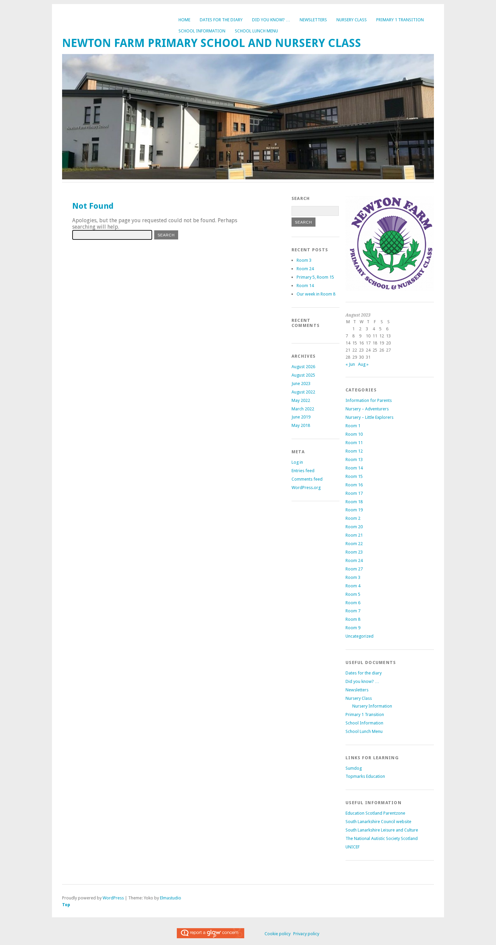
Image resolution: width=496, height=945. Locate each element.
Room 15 (354, 476)
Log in (297, 462)
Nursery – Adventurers (367, 408)
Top (66, 904)
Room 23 (354, 552)
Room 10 (354, 434)
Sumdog (354, 768)
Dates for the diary (221, 19)
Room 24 (305, 268)
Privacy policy (306, 933)
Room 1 (353, 425)
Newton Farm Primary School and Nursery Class (211, 43)
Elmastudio (170, 897)
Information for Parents (369, 400)
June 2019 (301, 416)
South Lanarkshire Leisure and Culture (382, 830)
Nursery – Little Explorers (369, 417)
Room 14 (305, 285)
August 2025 (303, 375)
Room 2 (353, 518)
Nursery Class (351, 19)
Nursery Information (372, 706)
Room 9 (353, 627)
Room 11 (354, 442)
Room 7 (353, 610)
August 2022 (303, 391)
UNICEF (353, 846)
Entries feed (303, 470)
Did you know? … (271, 19)
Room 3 (304, 260)
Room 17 (354, 493)
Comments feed (307, 479)
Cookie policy (278, 933)
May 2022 (301, 400)
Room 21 (354, 535)
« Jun (350, 364)
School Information (201, 30)
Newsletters (313, 19)
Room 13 (354, 459)
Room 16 (354, 484)
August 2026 (303, 366)
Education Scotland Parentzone (375, 813)
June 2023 (301, 383)
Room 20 (354, 526)
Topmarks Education (365, 776)
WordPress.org (306, 487)
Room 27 (354, 568)
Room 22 (354, 543)
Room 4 (353, 585)
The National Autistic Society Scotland (382, 838)
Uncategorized (360, 636)
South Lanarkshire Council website (378, 821)
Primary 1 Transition (400, 19)
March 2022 (303, 408)
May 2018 (301, 425)
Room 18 (354, 501)
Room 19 (354, 509)
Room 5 (353, 594)
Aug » (363, 364)
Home (184, 19)
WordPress (113, 897)
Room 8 (353, 619)
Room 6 (353, 602)
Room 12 (354, 451)
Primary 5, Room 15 (315, 277)
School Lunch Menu (256, 30)
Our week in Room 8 (316, 294)
